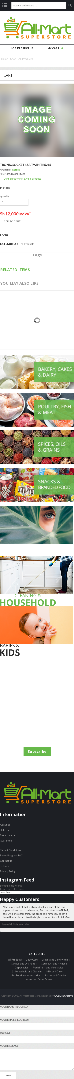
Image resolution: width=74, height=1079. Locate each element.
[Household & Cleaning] (37, 581)
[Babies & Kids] (37, 631)
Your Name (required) (14, 1006)
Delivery (4, 830)
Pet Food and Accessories (26, 975)
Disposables (21, 967)
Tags (37, 254)
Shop (13, 58)
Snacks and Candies (55, 975)
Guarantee (6, 840)
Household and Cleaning (28, 971)
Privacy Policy (7, 871)
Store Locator (7, 835)
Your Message (9, 1045)
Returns (4, 866)
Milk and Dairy (54, 971)
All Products (25, 58)
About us (5, 824)
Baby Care (32, 959)
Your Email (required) (14, 1019)
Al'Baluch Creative (63, 995)
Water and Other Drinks (39, 979)
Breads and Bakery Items (56, 959)
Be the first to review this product (22, 178)
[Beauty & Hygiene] (37, 531)
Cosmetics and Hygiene (54, 963)
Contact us (6, 860)
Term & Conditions (10, 850)
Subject (5, 1032)
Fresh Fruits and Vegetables (48, 967)
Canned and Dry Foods (24, 963)
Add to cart (12, 221)
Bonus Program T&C (11, 855)
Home (4, 58)
